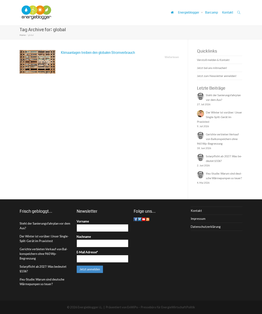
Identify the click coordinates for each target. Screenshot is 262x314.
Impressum (198, 218)
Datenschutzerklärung (206, 227)
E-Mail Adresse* (87, 252)
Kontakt (227, 12)
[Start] (172, 12)
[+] (37, 62)
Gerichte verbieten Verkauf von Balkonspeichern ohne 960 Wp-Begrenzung (44, 253)
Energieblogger (189, 12)
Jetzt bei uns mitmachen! (212, 67)
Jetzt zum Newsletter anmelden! (217, 75)
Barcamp (211, 12)
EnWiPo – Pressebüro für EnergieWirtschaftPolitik (161, 307)
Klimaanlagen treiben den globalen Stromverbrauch (98, 52)
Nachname (84, 236)
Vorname (83, 221)
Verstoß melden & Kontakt (213, 59)
